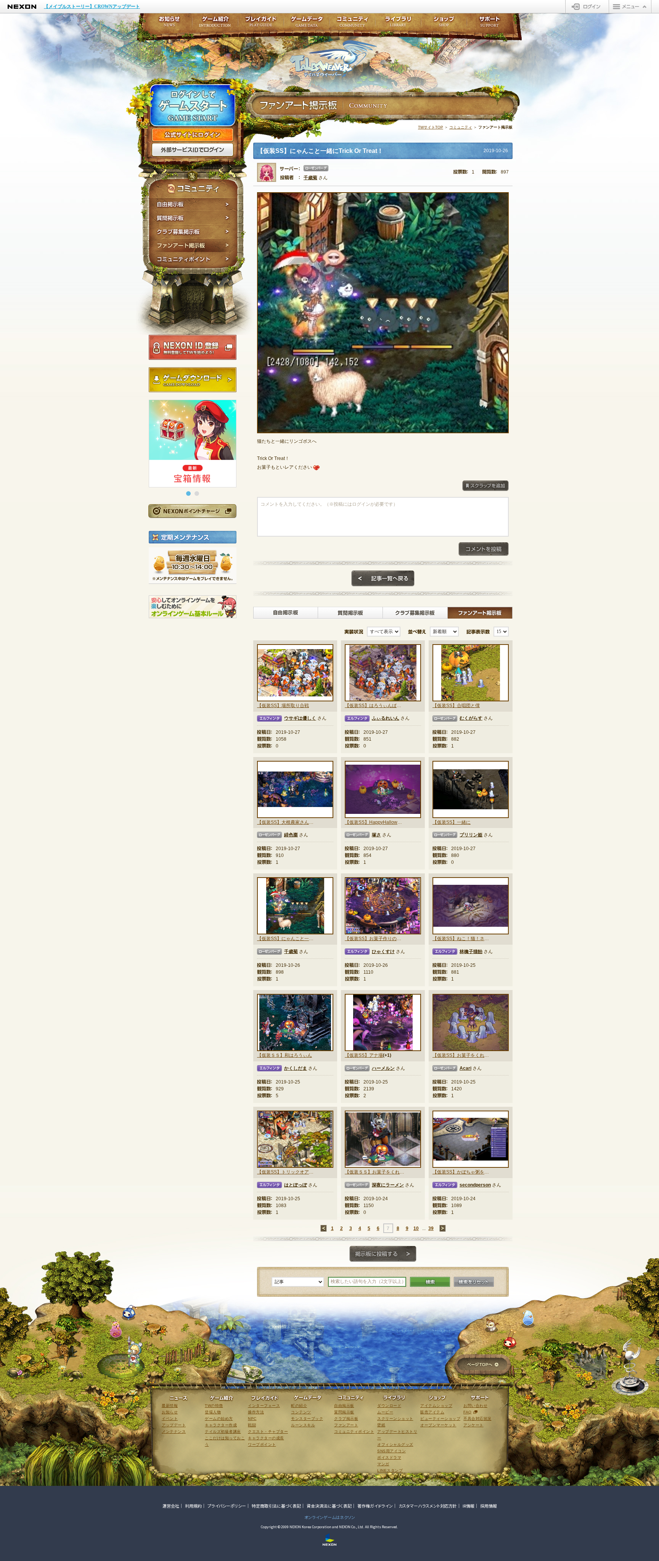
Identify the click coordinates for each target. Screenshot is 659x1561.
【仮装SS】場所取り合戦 (283, 705)
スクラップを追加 (485, 486)
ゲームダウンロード (192, 379)
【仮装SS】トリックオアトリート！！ (287, 1172)
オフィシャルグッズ (395, 1444)
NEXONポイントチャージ (192, 511)
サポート (490, 23)
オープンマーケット (438, 1425)
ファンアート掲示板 (193, 245)
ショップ (444, 23)
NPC (252, 1418)
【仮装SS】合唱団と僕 (456, 705)
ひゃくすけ (383, 951)
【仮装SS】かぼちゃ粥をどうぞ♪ (462, 1172)
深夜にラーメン (388, 1185)
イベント (170, 1418)
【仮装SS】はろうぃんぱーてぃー (374, 705)
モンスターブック (307, 1418)
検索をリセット (474, 1282)
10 (416, 1228)
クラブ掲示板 (346, 1418)
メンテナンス (174, 1431)
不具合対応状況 (477, 1418)
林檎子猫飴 (471, 951)
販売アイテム (432, 1412)
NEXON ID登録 (192, 347)
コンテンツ (301, 1412)
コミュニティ (460, 127)
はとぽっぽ (295, 1185)
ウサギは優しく (300, 718)
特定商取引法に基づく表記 (276, 1506)
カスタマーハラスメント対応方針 (428, 1506)
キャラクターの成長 (266, 1438)
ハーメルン (383, 1068)
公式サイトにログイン (192, 135)
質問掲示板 (193, 218)
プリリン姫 (471, 835)
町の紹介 (299, 1405)
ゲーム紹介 (215, 23)
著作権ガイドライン (375, 1506)
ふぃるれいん (385, 718)
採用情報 (488, 1506)
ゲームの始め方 (219, 1418)
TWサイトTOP (430, 127)
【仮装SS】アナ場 (364, 1055)
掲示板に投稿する (382, 1254)
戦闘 (252, 1425)
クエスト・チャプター (268, 1431)
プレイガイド (261, 23)
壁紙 (381, 1425)
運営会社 (170, 1506)
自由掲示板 (193, 204)
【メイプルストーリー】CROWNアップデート (92, 6)
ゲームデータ (307, 23)
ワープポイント (262, 1444)
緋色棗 (291, 835)
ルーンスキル (303, 1425)
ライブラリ (398, 23)
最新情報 (170, 1405)
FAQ (467, 1412)
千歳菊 (310, 177)
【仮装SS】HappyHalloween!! (374, 822)
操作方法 (256, 1412)
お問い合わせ (475, 1405)
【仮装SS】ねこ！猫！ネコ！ (462, 938)
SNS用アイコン (391, 1451)
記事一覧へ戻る (383, 579)
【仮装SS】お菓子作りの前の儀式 (374, 938)
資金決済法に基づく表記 (329, 1506)
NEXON (22, 6)
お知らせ (167, 23)
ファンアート (346, 1425)
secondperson (475, 1185)
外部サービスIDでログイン (192, 150)
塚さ (376, 835)
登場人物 (213, 1412)
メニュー (630, 6)
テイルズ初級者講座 (223, 1431)
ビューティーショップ (440, 1418)
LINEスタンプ (390, 1470)
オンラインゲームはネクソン (329, 1517)
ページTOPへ (483, 1365)
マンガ (383, 1464)
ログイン (587, 6)
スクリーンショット (395, 1418)
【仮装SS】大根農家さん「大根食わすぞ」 (287, 822)
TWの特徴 (214, 1405)
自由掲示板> (285, 613)
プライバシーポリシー (226, 1506)
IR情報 (468, 1506)
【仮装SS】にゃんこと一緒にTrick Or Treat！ (287, 938)
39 (431, 1228)
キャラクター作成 (221, 1425)
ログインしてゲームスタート (192, 106)
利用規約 (193, 1506)
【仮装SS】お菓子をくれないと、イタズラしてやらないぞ (462, 1055)
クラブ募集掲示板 (193, 232)
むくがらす (471, 718)
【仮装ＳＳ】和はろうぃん (284, 1055)
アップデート (174, 1425)
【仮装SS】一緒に (451, 822)
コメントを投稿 (483, 549)
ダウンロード (389, 1405)
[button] (188, 493)
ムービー (385, 1412)
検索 (430, 1282)
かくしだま (295, 1068)
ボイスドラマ (389, 1457)
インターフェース (264, 1405)
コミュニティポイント (193, 260)
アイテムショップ (436, 1405)
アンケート (473, 1425)
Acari (465, 1068)
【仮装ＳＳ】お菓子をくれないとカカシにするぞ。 (374, 1172)
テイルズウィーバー (333, 58)
